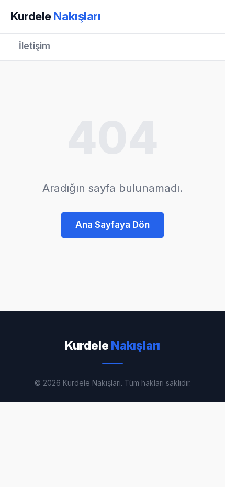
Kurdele (55, 16)
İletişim (34, 46)
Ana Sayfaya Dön (112, 224)
